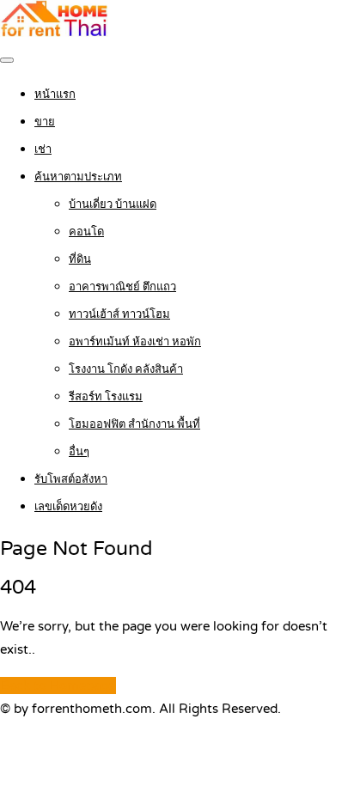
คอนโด (86, 232)
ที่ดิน (80, 259)
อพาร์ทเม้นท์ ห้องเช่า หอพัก (135, 342)
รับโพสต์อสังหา (70, 479)
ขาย (44, 122)
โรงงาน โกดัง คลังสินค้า (126, 369)
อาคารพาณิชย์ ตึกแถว (122, 287)
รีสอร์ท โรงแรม (106, 397)
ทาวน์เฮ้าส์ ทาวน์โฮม (119, 314)
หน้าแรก (55, 94)
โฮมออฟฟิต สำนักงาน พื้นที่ (134, 424)
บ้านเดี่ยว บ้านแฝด (112, 204)
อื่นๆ (79, 452)
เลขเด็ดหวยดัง (68, 507)
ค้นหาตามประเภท (78, 177)
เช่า (43, 149)
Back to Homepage (58, 685)
